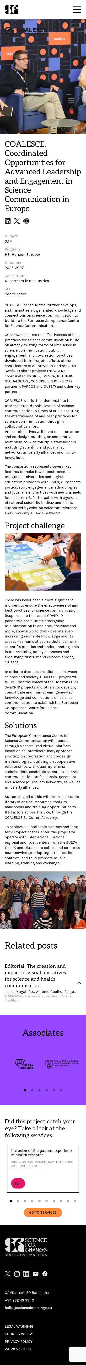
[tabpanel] (24, 1064)
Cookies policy (19, 1333)
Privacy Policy (18, 1341)
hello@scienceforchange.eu (28, 1307)
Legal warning (19, 1326)
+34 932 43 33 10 (19, 1300)
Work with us (18, 1349)
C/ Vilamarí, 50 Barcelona (27, 1292)
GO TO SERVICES (43, 1212)
